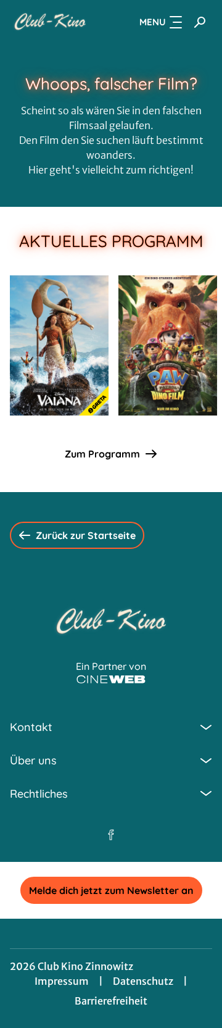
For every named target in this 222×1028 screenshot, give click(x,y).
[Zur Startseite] (50, 22)
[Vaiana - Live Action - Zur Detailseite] (59, 345)
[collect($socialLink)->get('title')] (111, 834)
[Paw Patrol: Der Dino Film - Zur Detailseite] (167, 345)
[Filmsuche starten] (199, 22)
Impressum (62, 981)
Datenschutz (143, 981)
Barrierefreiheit (111, 1001)
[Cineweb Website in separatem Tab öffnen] (111, 679)
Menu (152, 22)
